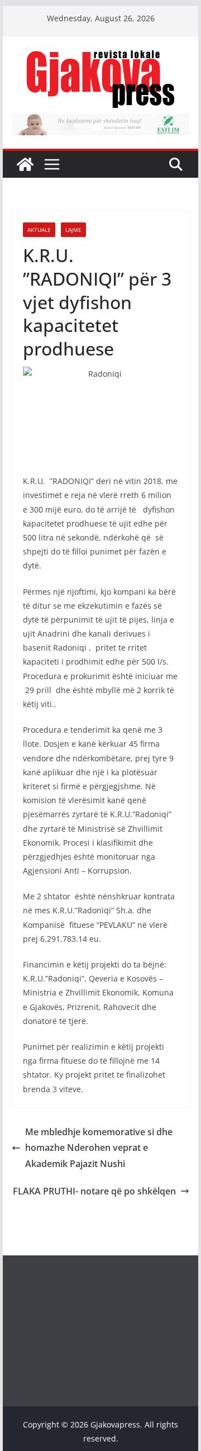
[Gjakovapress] (25, 164)
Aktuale (39, 230)
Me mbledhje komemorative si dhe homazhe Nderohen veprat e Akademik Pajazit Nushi (99, 1148)
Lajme (73, 230)
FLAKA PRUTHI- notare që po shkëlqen (94, 1191)
